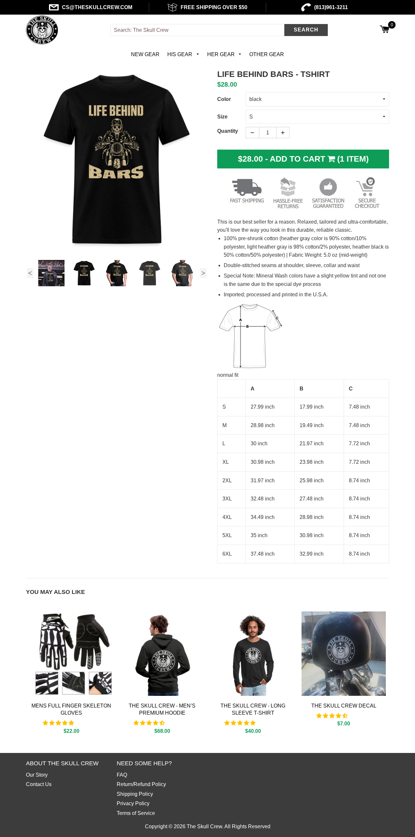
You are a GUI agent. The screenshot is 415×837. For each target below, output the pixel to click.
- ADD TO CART (303, 158)
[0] (384, 30)
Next (203, 273)
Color (224, 99)
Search (306, 29)
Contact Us (39, 784)
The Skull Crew (204, 826)
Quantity (227, 131)
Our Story (37, 775)
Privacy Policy (133, 803)
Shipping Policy (135, 794)
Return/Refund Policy (141, 784)
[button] (59, 723)
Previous (30, 273)
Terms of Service (136, 813)
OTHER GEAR (266, 54)
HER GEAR (221, 54)
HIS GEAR (180, 54)
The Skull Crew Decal (343, 705)
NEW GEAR (145, 54)
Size (222, 116)
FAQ (122, 775)
